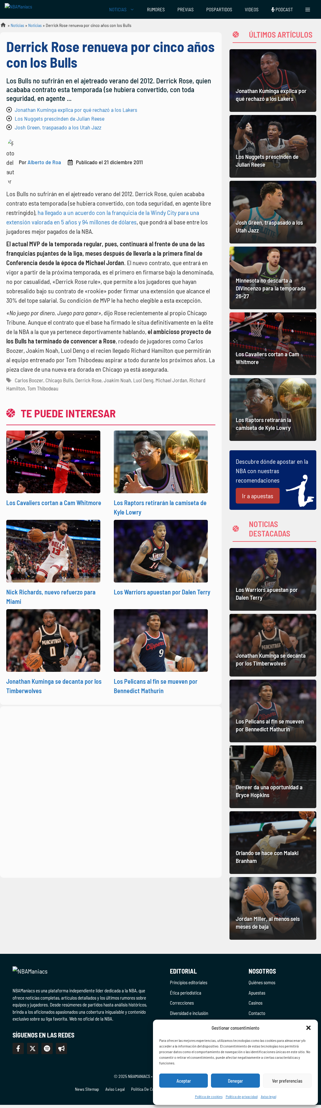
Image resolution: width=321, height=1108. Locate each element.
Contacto (257, 1013)
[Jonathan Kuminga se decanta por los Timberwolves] (272, 645)
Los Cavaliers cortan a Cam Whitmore (53, 502)
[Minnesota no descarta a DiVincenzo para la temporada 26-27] (272, 278)
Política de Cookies (147, 1089)
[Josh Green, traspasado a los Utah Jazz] (272, 212)
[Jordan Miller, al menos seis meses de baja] (272, 908)
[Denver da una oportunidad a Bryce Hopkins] (272, 776)
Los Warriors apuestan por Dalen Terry (162, 592)
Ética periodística (185, 993)
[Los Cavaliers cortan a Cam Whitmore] (272, 343)
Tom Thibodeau (42, 388)
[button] (308, 1028)
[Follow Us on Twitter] (32, 1048)
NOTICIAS (118, 9)
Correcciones (182, 1003)
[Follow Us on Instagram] (47, 1048)
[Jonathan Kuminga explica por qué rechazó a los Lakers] (272, 80)
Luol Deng (143, 380)
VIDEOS (252, 9)
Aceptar (183, 1081)
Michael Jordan (171, 380)
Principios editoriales (188, 982)
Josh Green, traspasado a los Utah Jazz (58, 127)
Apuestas (257, 993)
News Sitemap (87, 1089)
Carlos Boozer (29, 380)
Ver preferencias (287, 1081)
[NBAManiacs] (43, 9)
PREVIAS (185, 9)
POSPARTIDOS (219, 9)
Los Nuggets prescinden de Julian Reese (59, 118)
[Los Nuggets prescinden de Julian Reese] (272, 146)
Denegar (235, 1081)
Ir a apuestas (257, 495)
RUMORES (156, 9)
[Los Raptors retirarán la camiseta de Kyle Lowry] (272, 409)
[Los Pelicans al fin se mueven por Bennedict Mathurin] (272, 711)
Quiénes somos (262, 982)
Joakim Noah (117, 380)
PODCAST (284, 9)
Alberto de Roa (44, 162)
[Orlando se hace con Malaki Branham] (272, 842)
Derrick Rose (88, 380)
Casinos (255, 1003)
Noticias (17, 25)
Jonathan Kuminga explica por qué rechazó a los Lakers (76, 109)
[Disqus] (110, 791)
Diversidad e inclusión (189, 1013)
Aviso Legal (115, 1089)
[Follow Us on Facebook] (18, 1048)
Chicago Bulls (59, 380)
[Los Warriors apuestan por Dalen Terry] (272, 579)
